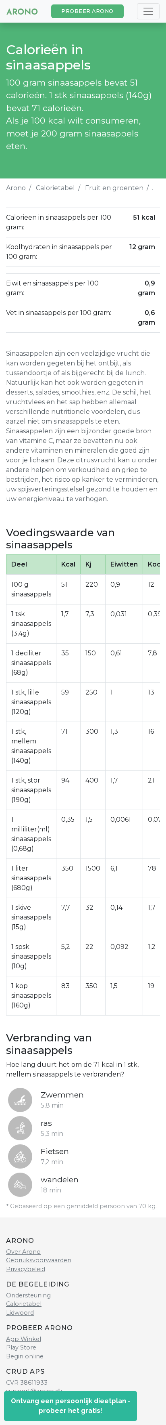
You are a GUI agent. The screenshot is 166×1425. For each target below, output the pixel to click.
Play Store (21, 1347)
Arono (16, 188)
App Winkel (23, 1339)
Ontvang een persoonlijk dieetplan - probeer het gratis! (71, 1406)
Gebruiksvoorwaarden (38, 1260)
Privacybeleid (25, 1269)
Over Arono (23, 1251)
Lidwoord (20, 1312)
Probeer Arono (87, 11)
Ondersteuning (28, 1295)
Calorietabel (55, 188)
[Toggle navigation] (148, 11)
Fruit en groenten (114, 188)
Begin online (25, 1356)
